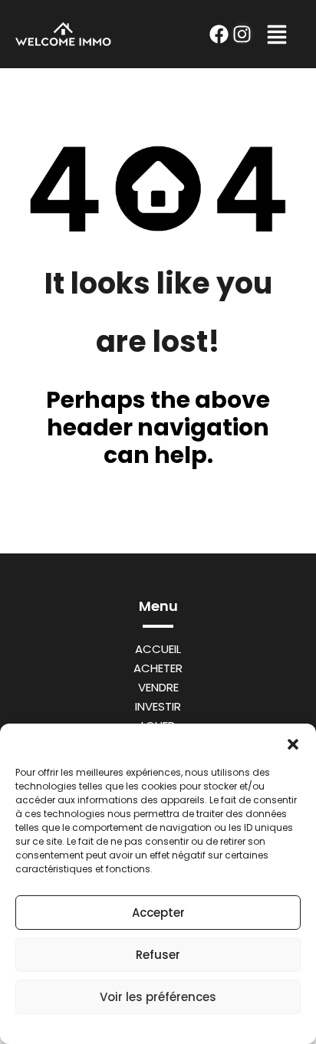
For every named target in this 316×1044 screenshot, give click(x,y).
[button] (293, 742)
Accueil (158, 649)
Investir (158, 706)
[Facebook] (219, 33)
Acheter (158, 668)
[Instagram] (242, 33)
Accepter (158, 912)
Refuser (158, 955)
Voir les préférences (158, 997)
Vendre (158, 687)
